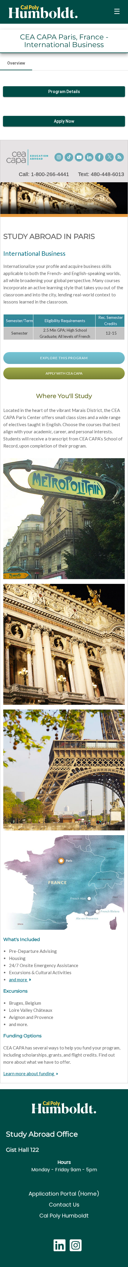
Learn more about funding (29, 1073)
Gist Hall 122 (22, 1149)
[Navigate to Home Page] (43, 12)
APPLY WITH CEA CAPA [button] (64, 373)
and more (18, 979)
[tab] (16, 63)
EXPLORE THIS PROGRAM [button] (64, 358)
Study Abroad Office (42, 1134)
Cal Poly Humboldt (64, 1215)
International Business (34, 253)
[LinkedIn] (59, 1248)
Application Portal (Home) (64, 1193)
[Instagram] (76, 1248)
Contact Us (64, 1204)
